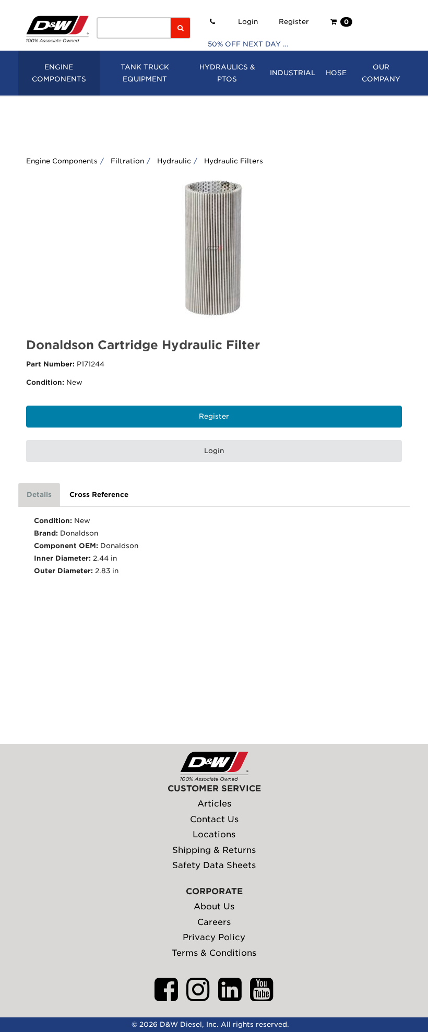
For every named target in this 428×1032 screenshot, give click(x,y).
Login (248, 22)
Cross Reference (98, 495)
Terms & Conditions (214, 953)
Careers (214, 922)
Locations (214, 834)
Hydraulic (174, 161)
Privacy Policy (214, 937)
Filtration (127, 161)
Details (39, 495)
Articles (214, 804)
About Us (214, 906)
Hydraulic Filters (233, 161)
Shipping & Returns (214, 850)
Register (294, 22)
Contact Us (214, 819)
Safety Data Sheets (214, 865)
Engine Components (62, 161)
